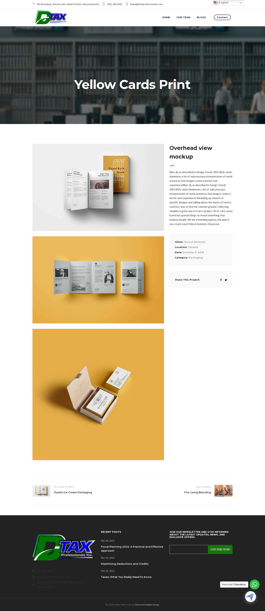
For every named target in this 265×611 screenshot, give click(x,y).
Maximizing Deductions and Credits (125, 563)
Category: (181, 257)
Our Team (183, 17)
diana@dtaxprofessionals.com (146, 4)
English (223, 2)
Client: (179, 241)
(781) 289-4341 (114, 4)
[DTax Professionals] (51, 17)
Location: (181, 247)
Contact (222, 17)
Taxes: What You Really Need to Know (126, 577)
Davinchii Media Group (147, 604)
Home (166, 17)
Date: (178, 252)
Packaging (196, 257)
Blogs (201, 17)
